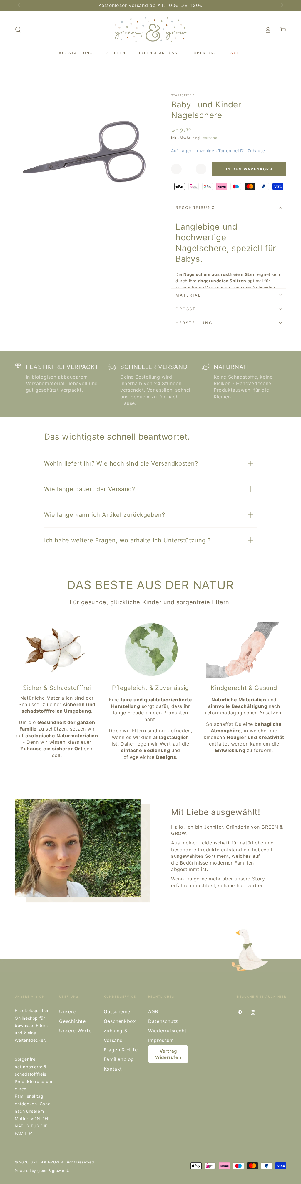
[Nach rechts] (281, 5)
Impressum (161, 1040)
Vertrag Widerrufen (168, 1054)
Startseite (181, 95)
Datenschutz (163, 1021)
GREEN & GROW (45, 1162)
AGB (153, 1011)
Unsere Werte (75, 1031)
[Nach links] (20, 5)
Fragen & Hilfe (121, 1050)
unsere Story (249, 879)
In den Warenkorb (249, 169)
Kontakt (113, 1069)
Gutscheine (117, 1011)
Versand (210, 137)
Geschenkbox (120, 1021)
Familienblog (119, 1059)
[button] (18, 29)
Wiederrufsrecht (167, 1031)
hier (241, 885)
